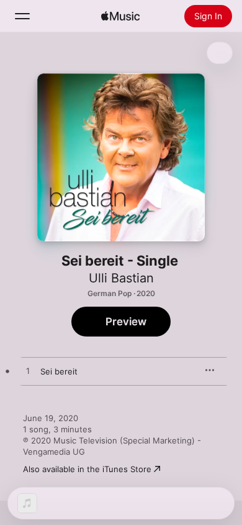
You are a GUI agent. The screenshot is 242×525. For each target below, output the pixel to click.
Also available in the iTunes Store (87, 469)
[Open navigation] (22, 16)
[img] (120, 16)
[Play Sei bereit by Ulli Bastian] (28, 371)
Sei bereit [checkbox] (59, 371)
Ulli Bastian (121, 278)
